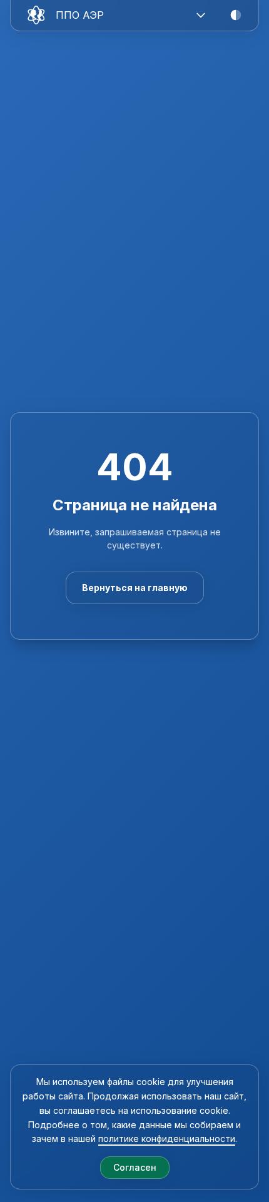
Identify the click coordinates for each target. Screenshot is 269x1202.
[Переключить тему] (235, 15)
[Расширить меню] (200, 15)
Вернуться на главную (135, 587)
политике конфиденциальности (166, 1138)
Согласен (134, 1167)
